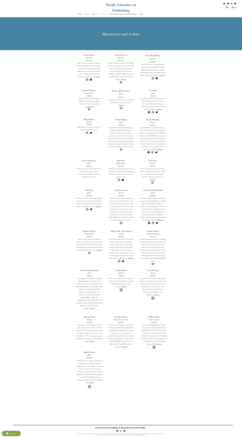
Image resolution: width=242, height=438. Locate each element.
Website (97, 77)
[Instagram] (87, 79)
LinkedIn (92, 308)
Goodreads (89, 106)
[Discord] (235, 4)
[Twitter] (156, 112)
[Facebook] (90, 79)
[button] (95, 14)
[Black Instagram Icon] (232, 4)
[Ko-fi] (228, 4)
